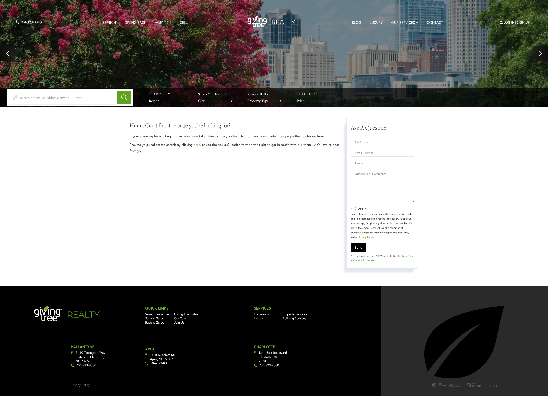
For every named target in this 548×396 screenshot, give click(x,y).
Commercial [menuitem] (262, 314)
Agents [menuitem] (161, 22)
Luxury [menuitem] (376, 22)
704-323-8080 (30, 22)
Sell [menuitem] (184, 22)
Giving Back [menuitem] (135, 22)
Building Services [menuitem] (294, 318)
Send (358, 247)
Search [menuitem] (109, 22)
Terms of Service (362, 260)
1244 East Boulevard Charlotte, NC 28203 (273, 357)
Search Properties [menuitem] (157, 314)
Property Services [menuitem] (295, 314)
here (197, 144)
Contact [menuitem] (435, 22)
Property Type (258, 100)
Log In (509, 22)
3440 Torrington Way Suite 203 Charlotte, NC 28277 (90, 357)
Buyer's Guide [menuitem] (154, 322)
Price (300, 100)
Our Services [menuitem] (403, 22)
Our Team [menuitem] (181, 318)
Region (154, 100)
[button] (7, 53)
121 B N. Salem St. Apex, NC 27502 (162, 357)
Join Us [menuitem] (179, 322)
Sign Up (523, 22)
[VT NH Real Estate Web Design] (482, 384)
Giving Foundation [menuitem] (186, 314)
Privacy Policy (366, 237)
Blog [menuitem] (356, 22)
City (201, 100)
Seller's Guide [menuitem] (154, 318)
